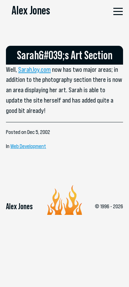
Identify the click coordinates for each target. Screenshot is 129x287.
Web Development (28, 146)
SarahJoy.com (34, 69)
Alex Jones (31, 10)
